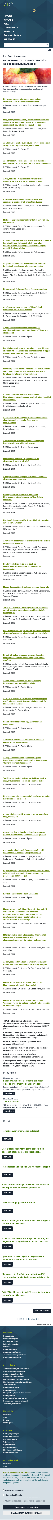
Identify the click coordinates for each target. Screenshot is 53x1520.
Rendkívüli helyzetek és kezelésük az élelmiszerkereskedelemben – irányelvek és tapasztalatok (22, 566)
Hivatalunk (7, 1333)
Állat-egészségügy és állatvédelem (16, 1368)
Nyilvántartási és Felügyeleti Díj (14, 1398)
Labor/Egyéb (8, 1423)
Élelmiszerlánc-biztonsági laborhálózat (17, 1382)
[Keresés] (47, 45)
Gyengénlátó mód (35, 10)
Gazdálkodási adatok (11, 1341)
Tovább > (9, 1093)
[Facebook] (4, 1121)
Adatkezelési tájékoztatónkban (16, 1472)
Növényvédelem (9, 1395)
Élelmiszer (7, 1414)
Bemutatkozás (8, 1336)
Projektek (6, 1347)
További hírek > (42, 1311)
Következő (32, 1319)
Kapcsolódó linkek (10, 1349)
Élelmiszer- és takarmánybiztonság (16, 1379)
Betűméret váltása (49, 50)
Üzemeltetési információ (12, 1357)
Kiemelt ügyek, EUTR (11, 1387)
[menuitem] (26, 16)
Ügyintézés (8, 1411)
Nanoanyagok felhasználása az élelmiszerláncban (25, 289)
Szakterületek (9, 1365)
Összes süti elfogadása (26, 1507)
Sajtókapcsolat (8, 1442)
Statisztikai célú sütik (14, 1490)
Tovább (7, 1139)
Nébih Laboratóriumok (11, 1436)
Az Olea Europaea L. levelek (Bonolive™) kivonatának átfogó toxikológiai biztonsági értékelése (26, 144)
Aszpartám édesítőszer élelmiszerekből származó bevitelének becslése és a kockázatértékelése (24, 264)
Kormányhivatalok (10, 1439)
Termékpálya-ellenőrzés (12, 1403)
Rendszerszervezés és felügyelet (15, 1401)
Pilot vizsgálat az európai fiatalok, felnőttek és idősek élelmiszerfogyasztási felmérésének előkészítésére (26, 631)
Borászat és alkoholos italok (13, 1376)
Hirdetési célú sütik (13, 1495)
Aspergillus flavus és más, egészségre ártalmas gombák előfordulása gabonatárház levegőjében (24, 833)
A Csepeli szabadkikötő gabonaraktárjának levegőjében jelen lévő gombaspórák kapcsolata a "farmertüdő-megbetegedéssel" (25, 760)
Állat (5, 1417)
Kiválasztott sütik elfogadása (26, 1513)
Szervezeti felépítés (10, 1338)
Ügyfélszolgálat (9, 1444)
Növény (6, 1420)
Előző (21, 1319)
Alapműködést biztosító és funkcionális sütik (24, 1500)
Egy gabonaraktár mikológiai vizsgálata (20, 893)
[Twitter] (9, 1121)
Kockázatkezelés (9, 1390)
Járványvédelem (9, 1385)
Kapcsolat (7, 1430)
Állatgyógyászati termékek (13, 1374)
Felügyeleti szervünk (11, 1344)
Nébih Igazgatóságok (11, 1434)
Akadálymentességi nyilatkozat (14, 1355)
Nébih (13, 4)
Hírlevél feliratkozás (10, 1452)
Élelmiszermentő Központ (12, 1450)
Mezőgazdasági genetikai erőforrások (17, 1393)
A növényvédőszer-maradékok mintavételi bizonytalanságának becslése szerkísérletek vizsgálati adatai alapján (27, 397)
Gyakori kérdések (10, 1460)
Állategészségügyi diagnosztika (14, 1371)
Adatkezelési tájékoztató (12, 1352)
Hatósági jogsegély (10, 1447)
